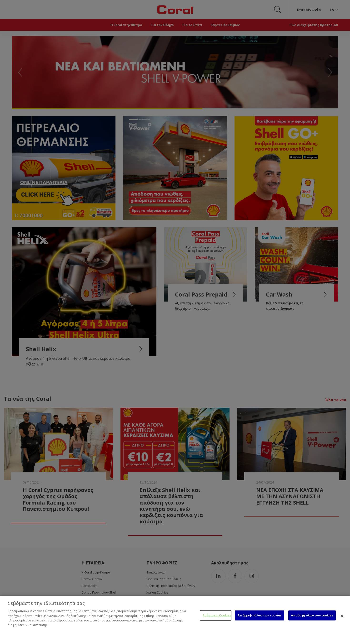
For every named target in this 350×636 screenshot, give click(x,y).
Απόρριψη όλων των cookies (259, 615)
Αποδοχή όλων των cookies (312, 615)
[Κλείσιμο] (341, 616)
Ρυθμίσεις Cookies (217, 615)
